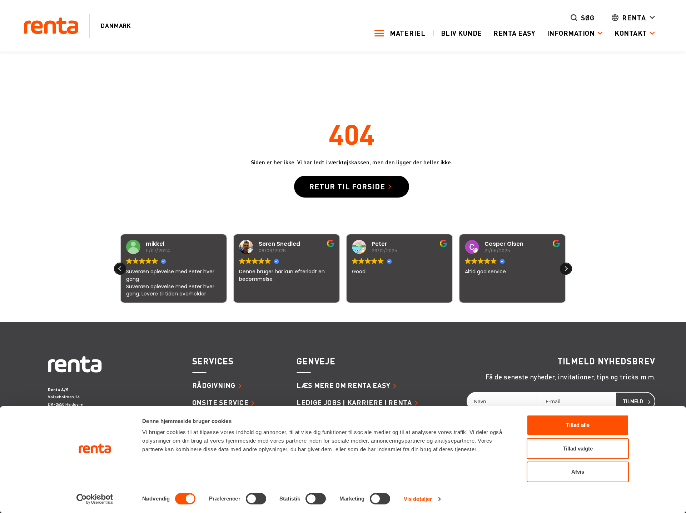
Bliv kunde (461, 33)
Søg (588, 18)
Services (213, 361)
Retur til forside (347, 186)
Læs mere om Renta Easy (343, 385)
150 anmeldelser (414, 313)
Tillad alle (578, 425)
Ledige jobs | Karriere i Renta (354, 402)
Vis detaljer (418, 499)
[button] (566, 268)
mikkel (155, 244)
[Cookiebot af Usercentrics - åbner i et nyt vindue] (95, 499)
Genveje (316, 361)
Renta (634, 18)
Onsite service (220, 402)
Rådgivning (213, 385)
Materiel (408, 33)
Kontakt (631, 33)
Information (571, 33)
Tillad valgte (578, 448)
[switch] (256, 498)
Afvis (577, 472)
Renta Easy (514, 33)
